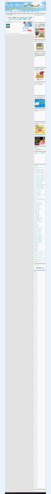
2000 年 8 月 (36, 483)
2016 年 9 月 (36, 429)
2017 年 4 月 (36, 420)
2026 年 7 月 (36, 274)
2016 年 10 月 (36, 428)
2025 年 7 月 (36, 290)
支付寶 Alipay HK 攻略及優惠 (38, 221)
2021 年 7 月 (36, 353)
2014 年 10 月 (36, 458)
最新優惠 (36, 226)
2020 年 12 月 (36, 362)
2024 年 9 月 (36, 303)
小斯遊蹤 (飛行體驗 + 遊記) (38, 217)
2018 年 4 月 (36, 404)
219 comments (31, 33)
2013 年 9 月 (36, 475)
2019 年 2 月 (36, 391)
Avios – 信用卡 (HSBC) (37, 189)
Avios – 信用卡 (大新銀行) (37, 193)
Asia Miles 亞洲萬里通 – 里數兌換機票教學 (39, 184)
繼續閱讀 (8, 24)
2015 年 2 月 (36, 453)
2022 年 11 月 (36, 332)
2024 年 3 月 (36, 311)
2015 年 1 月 (36, 454)
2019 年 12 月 (36, 378)
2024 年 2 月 (36, 312)
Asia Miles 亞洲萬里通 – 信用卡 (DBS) (39, 170)
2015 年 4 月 (36, 450)
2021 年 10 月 (36, 349)
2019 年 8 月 (36, 383)
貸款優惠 (36, 248)
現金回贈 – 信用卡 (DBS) (37, 230)
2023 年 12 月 (36, 315)
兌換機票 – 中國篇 (37, 205)
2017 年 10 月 (36, 412)
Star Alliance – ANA (37, 201)
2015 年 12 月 (36, 441)
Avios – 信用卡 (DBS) (37, 192)
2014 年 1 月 (36, 470)
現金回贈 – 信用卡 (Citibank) (38, 229)
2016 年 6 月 (36, 433)
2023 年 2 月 (36, 328)
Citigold (14, 33)
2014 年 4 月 (36, 466)
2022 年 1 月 (36, 345)
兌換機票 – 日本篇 (37, 209)
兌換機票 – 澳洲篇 (37, 213)
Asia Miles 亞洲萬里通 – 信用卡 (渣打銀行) (39, 180)
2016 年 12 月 (36, 425)
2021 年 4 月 (36, 357)
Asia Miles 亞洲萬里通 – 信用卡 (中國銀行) (39, 175)
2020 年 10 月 (36, 365)
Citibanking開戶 (11, 33)
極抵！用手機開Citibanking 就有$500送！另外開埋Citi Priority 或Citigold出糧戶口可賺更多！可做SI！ (20, 18)
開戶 (18, 33)
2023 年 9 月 (36, 319)
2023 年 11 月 (36, 316)
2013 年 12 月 (36, 471)
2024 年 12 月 (36, 299)
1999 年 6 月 (36, 487)
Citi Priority (8, 33)
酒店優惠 (36, 249)
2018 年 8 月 (36, 399)
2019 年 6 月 (36, 386)
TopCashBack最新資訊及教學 (38, 204)
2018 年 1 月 (36, 408)
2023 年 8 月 (36, 320)
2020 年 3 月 (36, 374)
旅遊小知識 (36, 222)
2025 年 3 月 (36, 295)
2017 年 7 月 (36, 416)
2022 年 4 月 (36, 341)
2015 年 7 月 (36, 446)
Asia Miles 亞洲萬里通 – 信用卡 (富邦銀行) (39, 176)
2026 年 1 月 (36, 282)
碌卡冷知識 (36, 244)
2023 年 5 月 (36, 324)
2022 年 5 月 (36, 340)
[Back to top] (49, 492)
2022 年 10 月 (36, 333)
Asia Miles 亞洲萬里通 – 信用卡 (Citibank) (39, 169)
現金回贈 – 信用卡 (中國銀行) (38, 234)
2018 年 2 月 (36, 407)
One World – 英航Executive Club (38, 198)
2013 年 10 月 (36, 474)
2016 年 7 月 (36, 432)
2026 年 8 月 (36, 273)
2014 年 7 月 (36, 462)
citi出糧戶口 (16, 33)
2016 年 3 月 (36, 437)
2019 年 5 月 (36, 387)
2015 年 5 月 (36, 449)
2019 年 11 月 (36, 379)
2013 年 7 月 (36, 478)
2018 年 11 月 (36, 395)
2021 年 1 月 (36, 361)
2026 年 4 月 (36, 278)
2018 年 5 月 (36, 403)
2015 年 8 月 (36, 445)
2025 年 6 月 (36, 291)
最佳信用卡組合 (36, 225)
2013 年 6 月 (36, 479)
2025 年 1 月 (36, 298)
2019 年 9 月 (36, 382)
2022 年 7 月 (36, 337)
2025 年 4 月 (36, 294)
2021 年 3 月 (36, 358)
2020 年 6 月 (36, 370)
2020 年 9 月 (36, 366)
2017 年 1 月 (36, 424)
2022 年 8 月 (36, 336)
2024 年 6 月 (36, 307)
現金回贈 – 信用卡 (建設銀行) (38, 238)
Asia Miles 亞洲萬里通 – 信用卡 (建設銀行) (39, 188)
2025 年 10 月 (36, 286)
